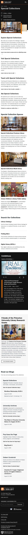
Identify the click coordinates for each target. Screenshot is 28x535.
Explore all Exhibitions (6, 259)
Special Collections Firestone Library (12, 133)
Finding (5, 234)
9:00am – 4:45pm (7, 13)
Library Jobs (3, 519)
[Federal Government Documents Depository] (11, 509)
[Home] (6, 2)
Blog (7, 445)
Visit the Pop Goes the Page (11, 441)
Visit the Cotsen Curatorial (11, 466)
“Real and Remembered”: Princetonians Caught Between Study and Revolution (13, 282)
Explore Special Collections (11, 38)
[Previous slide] (19, 277)
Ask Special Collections (10, 93)
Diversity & (7, 526)
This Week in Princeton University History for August (14, 421)
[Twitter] (1, 509)
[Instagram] (8, 509)
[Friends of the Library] (17, 509)
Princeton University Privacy (8, 522)
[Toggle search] (25, 2)
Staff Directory (4, 517)
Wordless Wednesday (12, 391)
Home (2, 6)
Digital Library (7, 244)
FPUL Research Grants (8, 361)
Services (5, 6)
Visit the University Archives (11, 416)
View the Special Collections (11, 387)
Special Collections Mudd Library (11, 168)
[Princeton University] (7, 532)
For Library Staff (4, 514)
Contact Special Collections (9, 19)
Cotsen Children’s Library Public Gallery (13, 199)
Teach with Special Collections (12, 78)
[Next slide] (23, 277)
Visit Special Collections (10, 58)
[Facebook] (5, 509)
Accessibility (5, 527)
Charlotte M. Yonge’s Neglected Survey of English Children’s (14, 471)
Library (6, 222)
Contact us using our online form (9, 108)
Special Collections (7, 15)
